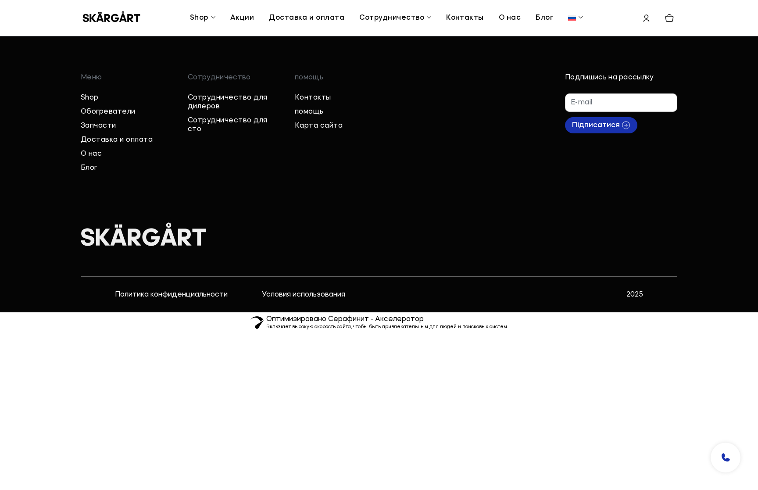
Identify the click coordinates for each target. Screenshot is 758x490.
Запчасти (98, 162)
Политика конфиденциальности (171, 331)
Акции (242, 17)
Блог (544, 17)
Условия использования (303, 331)
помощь (309, 148)
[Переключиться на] (572, 18)
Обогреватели (108, 148)
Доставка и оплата (306, 17)
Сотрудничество (391, 17)
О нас (510, 17)
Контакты (465, 17)
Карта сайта (319, 162)
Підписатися (596, 161)
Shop (199, 17)
